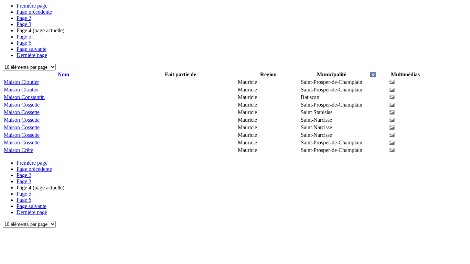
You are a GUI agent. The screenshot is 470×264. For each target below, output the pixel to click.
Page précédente (34, 12)
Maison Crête (18, 150)
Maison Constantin (24, 97)
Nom (63, 74)
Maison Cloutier (21, 82)
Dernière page (32, 55)
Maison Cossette (22, 105)
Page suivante (31, 49)
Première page (32, 6)
